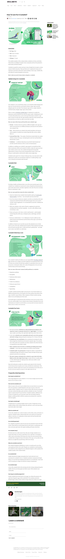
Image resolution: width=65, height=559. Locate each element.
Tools (39, 5)
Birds (15, 5)
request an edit (42, 484)
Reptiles (29, 5)
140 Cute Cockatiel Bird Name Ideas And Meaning (37, 513)
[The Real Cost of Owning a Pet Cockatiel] (49, 31)
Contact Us (40, 552)
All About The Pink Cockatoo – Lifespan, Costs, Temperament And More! (13, 512)
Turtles (24, 5)
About (43, 5)
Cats (11, 5)
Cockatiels (9, 16)
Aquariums (34, 5)
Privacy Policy (34, 552)
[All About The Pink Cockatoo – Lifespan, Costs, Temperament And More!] (49, 25)
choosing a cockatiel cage (21, 112)
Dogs (8, 5)
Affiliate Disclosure (20, 552)
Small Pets (20, 5)
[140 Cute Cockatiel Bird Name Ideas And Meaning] (49, 36)
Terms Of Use (27, 552)
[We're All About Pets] (12, 2)
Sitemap (45, 552)
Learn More (24, 22)
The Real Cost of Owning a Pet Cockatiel (24, 513)
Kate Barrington (14, 18)
